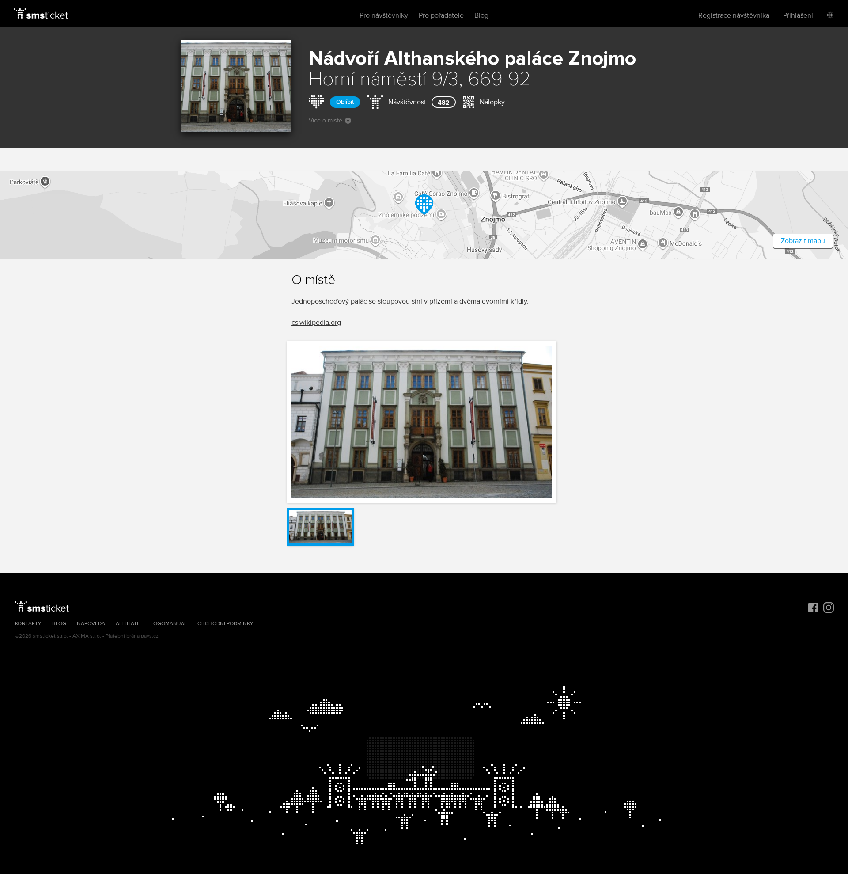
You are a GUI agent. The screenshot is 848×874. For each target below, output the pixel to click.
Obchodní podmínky (225, 623)
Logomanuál (169, 623)
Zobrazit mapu (803, 240)
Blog (481, 15)
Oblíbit (345, 102)
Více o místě (325, 120)
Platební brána (123, 636)
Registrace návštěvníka (733, 15)
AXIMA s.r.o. (86, 636)
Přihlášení (798, 15)
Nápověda (91, 623)
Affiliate (128, 623)
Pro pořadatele (441, 15)
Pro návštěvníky (384, 15)
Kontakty (28, 623)
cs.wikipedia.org (316, 322)
